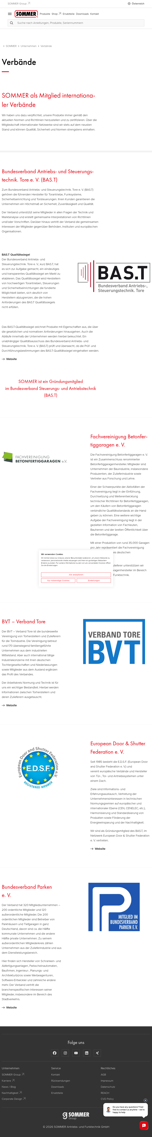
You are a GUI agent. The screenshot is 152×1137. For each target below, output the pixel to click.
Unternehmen (29, 46)
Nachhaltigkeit (10, 1093)
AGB (103, 1074)
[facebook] (54, 1053)
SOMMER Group (17, 3)
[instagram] (65, 1053)
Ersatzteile (69, 13)
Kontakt (94, 13)
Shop (55, 13)
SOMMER (11, 46)
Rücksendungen (60, 1080)
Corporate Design (12, 1099)
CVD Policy (107, 1099)
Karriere (6, 1080)
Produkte (45, 13)
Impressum (107, 1080)
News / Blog (9, 1086)
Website (11, 359)
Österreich (138, 3)
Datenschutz (108, 1086)
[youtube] (76, 1053)
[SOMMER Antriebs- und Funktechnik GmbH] (26, 13)
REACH (105, 1093)
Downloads (82, 13)
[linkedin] (86, 1053)
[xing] (97, 1053)
